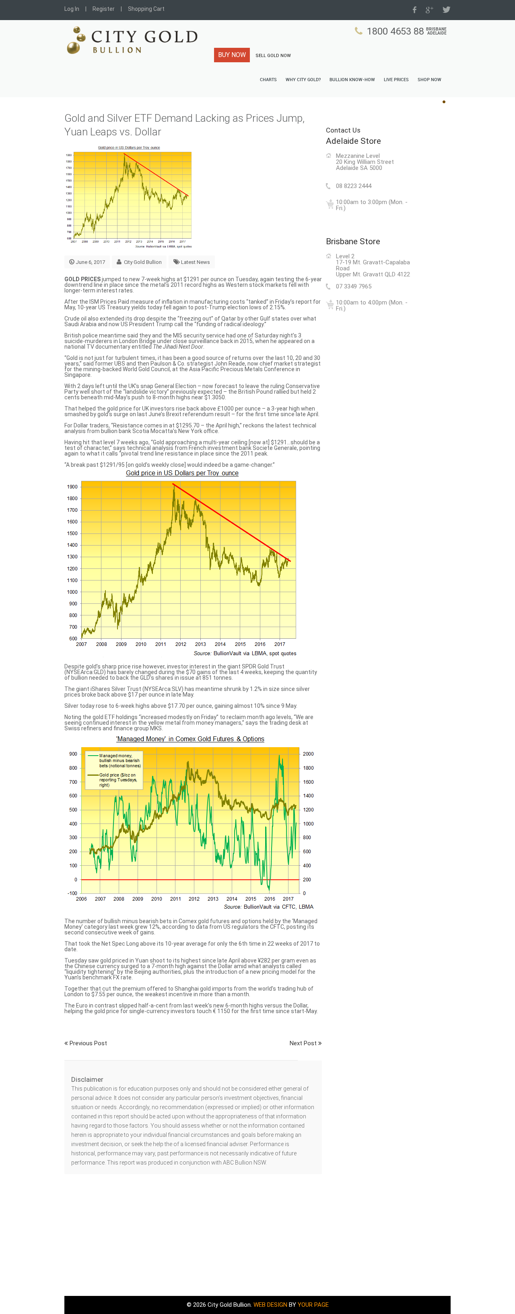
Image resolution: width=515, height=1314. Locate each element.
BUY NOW (232, 55)
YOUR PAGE (313, 1304)
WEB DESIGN (270, 1304)
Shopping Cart (146, 9)
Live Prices (396, 80)
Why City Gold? (303, 80)
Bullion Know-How (352, 80)
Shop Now (429, 80)
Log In (71, 9)
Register (104, 9)
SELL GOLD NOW (273, 55)
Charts (268, 80)
